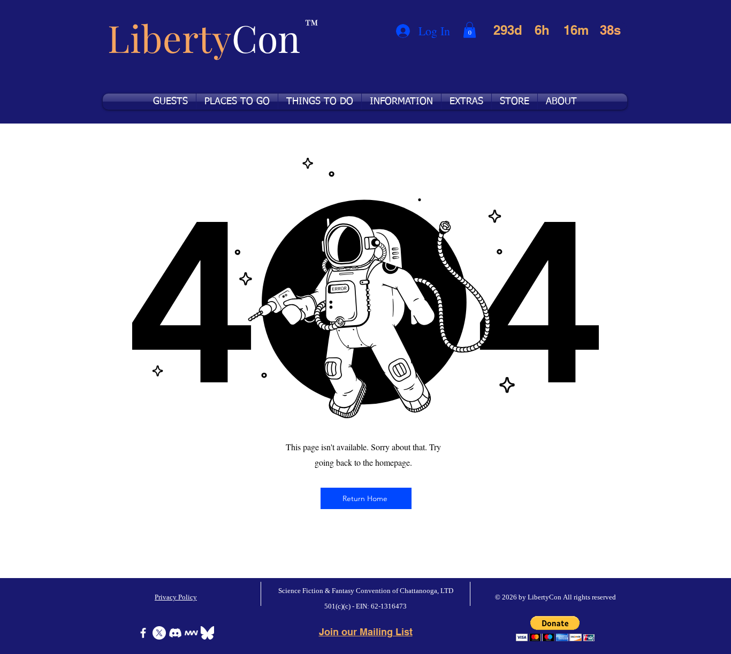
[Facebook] (143, 633)
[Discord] (175, 633)
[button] (469, 30)
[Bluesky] (207, 633)
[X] (159, 633)
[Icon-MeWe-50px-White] (191, 633)
